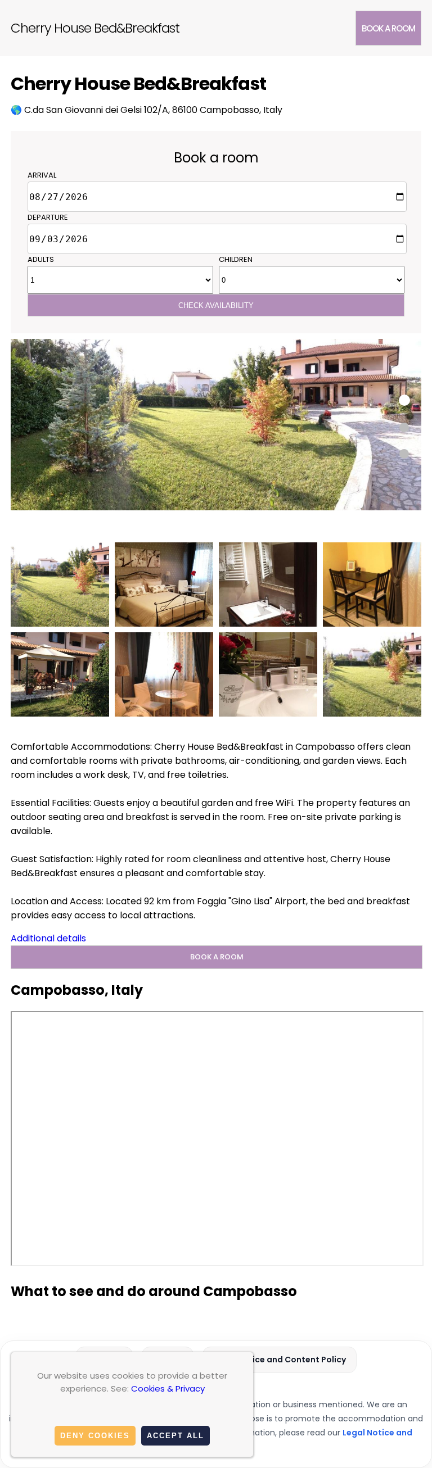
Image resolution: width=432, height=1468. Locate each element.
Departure (48, 217)
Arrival (42, 175)
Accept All (175, 1435)
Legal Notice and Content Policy (279, 1359)
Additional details (48, 938)
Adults (41, 259)
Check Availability (216, 305)
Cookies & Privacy (168, 1388)
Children (236, 259)
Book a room (388, 28)
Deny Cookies (95, 1435)
